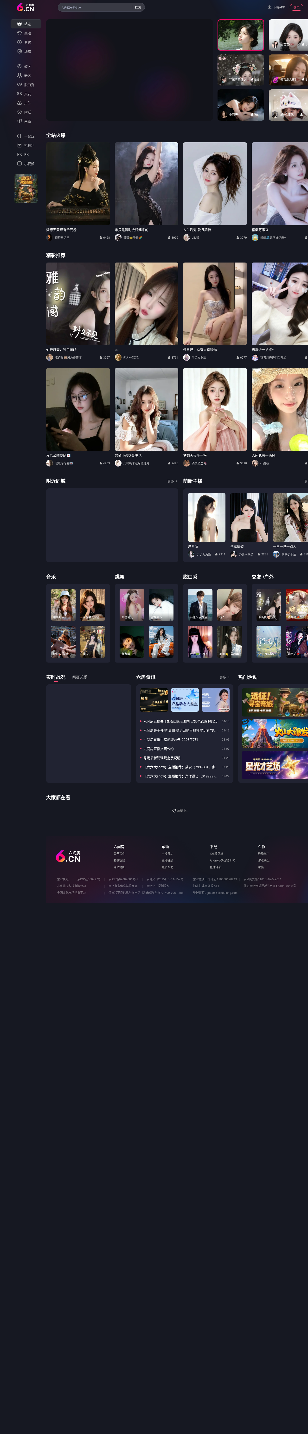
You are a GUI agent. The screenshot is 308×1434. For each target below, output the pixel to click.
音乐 (51, 576)
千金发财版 (199, 357)
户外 (269, 576)
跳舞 (119, 576)
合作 (261, 846)
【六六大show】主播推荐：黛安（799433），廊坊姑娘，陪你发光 (181, 766)
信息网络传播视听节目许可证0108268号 (270, 886)
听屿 (232, 860)
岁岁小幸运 (289, 554)
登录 (296, 7)
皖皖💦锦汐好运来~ (273, 237)
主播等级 (167, 860)
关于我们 (119, 853)
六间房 (119, 846)
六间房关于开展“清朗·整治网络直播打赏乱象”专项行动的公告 (181, 730)
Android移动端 (219, 860)
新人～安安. (131, 357)
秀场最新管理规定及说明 (161, 757)
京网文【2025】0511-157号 (165, 879)
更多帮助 (167, 867)
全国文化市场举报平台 (71, 892)
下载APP (279, 7)
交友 (256, 576)
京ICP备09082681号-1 (123, 879)
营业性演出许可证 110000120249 (215, 879)
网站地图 (119, 867)
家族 (261, 867)
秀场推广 (264, 853)
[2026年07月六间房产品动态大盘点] (185, 700)
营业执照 (63, 879)
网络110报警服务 (158, 886)
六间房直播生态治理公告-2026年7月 (170, 739)
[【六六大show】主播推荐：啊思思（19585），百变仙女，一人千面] (216, 700)
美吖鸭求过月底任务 (136, 463)
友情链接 (119, 860)
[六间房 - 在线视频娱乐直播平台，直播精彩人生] (25, 7)
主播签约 (167, 853)
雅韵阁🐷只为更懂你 (68, 357)
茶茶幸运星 (62, 237)
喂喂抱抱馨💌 (64, 463)
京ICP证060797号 (89, 879)
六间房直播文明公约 (158, 748)
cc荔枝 (264, 463)
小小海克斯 (204, 554)
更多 (170, 481)
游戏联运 (264, 860)
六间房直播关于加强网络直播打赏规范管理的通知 (180, 721)
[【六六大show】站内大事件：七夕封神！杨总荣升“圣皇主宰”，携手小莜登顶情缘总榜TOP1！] (154, 700)
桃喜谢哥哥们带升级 (273, 357)
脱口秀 (190, 576)
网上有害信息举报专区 (123, 886)
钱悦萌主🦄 (199, 463)
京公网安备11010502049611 (263, 879)
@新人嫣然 (246, 554)
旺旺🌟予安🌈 (132, 237)
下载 (213, 846)
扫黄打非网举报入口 (206, 886)
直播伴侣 (215, 867)
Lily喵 (195, 237)
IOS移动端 (216, 853)
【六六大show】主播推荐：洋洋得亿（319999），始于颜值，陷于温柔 (181, 776)
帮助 (165, 846)
